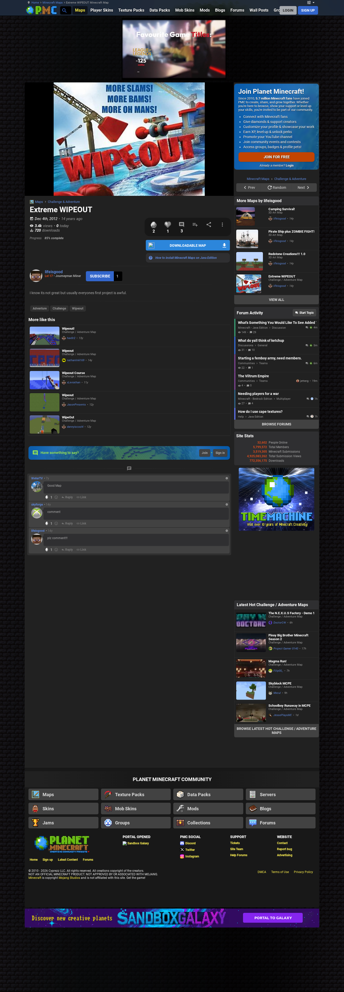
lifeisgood (54, 271)
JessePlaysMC (282, 715)
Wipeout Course (73, 373)
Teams (263, 363)
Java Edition (255, 416)
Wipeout (77, 308)
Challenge (59, 308)
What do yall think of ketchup (261, 340)
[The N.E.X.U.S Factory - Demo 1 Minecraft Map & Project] (251, 620)
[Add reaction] (56, 497)
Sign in (220, 453)
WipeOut (68, 417)
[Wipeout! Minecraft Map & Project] (44, 336)
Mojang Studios (69, 878)
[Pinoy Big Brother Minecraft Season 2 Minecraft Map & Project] (251, 644)
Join (205, 453)
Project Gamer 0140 (285, 648)
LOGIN (288, 10)
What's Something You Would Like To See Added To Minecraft (277, 323)
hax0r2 (71, 338)
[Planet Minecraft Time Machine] (276, 530)
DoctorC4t (279, 622)
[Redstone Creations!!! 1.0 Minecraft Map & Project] (251, 261)
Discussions (245, 345)
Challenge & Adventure (64, 202)
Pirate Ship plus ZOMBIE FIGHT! (291, 231)
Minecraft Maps (53, 2)
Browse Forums (276, 424)
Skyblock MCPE (279, 683)
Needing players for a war (258, 394)
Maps (39, 202)
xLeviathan (73, 382)
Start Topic (306, 313)
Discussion (279, 327)
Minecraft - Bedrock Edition (255, 398)
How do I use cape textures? (260, 412)
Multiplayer (284, 398)
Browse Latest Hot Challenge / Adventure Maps (276, 731)
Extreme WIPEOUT (281, 276)
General (262, 345)
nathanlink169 (75, 360)
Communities (246, 363)
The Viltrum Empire (253, 376)
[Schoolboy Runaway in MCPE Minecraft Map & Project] (251, 713)
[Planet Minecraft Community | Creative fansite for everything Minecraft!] (61, 843)
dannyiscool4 (75, 426)
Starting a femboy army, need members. (270, 358)
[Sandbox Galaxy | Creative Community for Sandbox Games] (172, 918)
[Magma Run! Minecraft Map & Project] (251, 668)
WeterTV (37, 478)
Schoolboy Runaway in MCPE (289, 705)
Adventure (40, 308)
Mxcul (277, 693)
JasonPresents (76, 404)
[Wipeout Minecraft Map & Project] (44, 358)
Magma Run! (277, 661)
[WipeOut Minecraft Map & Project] (44, 424)
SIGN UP (308, 10)
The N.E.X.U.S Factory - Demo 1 (291, 613)
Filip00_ (278, 670)
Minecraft (34, 878)
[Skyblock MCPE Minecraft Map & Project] (251, 690)
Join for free (277, 157)
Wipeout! (68, 328)
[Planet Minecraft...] (64, 10)
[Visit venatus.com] (216, 70)
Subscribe (100, 276)
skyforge (37, 504)
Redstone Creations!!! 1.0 (286, 254)
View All (276, 300)
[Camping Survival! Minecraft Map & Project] (251, 216)
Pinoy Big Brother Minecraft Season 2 (288, 637)
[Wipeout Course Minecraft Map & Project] (44, 380)
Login (290, 165)
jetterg (304, 381)
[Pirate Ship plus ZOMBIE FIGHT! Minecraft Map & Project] (251, 239)
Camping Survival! (281, 209)
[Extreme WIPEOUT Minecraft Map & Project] (251, 283)
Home (35, 2)
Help (241, 416)
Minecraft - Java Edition (253, 327)
